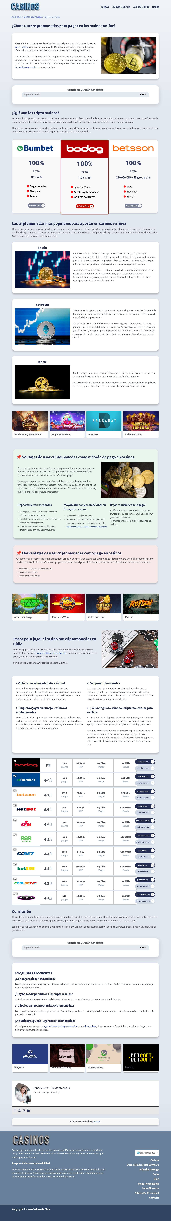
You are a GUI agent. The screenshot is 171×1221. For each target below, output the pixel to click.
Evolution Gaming (61, 1067)
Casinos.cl (16, 17)
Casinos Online (141, 6)
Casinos (154, 1160)
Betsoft (129, 1067)
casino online (21, 47)
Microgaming (95, 1067)
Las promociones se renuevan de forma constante (86, 527)
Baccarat (93, 434)
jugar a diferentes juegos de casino (60, 1026)
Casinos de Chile (121, 6)
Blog (156, 1179)
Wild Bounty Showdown (27, 434)
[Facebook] (15, 1110)
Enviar (143, 95)
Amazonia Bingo (23, 617)
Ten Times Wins (60, 617)
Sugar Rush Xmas (61, 434)
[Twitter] (24, 1110)
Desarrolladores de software (143, 1164)
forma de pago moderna (27, 67)
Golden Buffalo (133, 434)
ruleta (93, 1026)
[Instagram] (19, 1110)
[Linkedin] (28, 1110)
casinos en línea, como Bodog (51, 653)
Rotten (129, 617)
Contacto (154, 1197)
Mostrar (96, 1122)
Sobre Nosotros (150, 1188)
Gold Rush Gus (96, 617)
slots (86, 1026)
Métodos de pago (32, 17)
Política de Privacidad (146, 1193)
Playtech (19, 1067)
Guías (156, 1174)
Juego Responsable (148, 1183)
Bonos (155, 6)
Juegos (105, 6)
